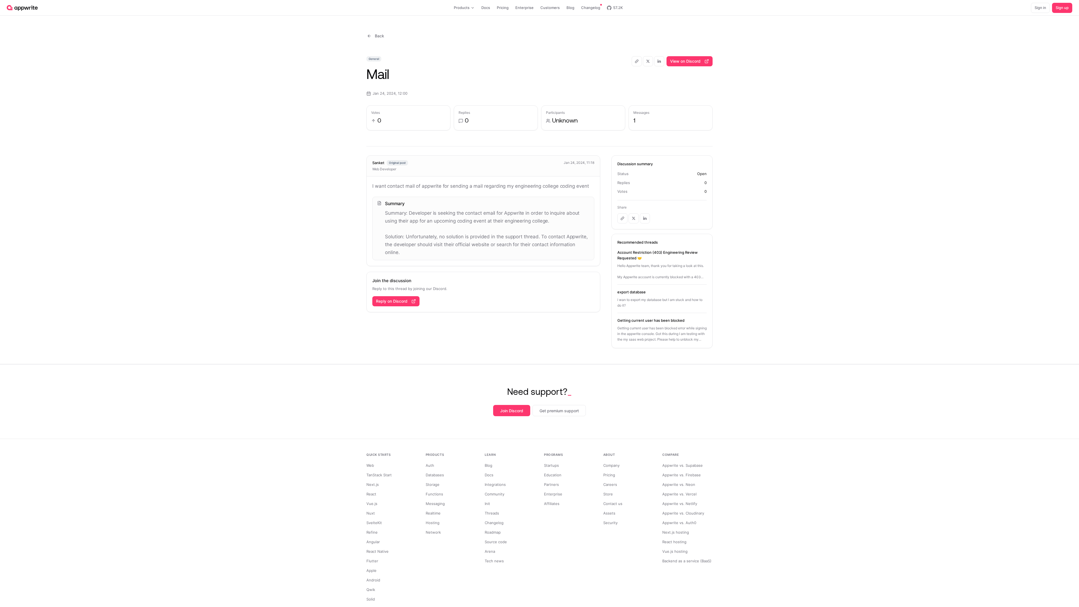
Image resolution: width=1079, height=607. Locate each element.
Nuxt (370, 513)
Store (608, 494)
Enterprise (553, 494)
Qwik (370, 589)
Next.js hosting (675, 532)
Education (552, 475)
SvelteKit (374, 522)
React (371, 494)
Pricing (609, 475)
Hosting (432, 522)
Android (373, 580)
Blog (488, 465)
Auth (430, 465)
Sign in (1040, 7)
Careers (610, 484)
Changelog (494, 522)
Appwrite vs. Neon (678, 484)
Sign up (1062, 7)
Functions (434, 494)
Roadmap (493, 532)
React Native (377, 551)
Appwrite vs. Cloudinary (683, 513)
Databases (435, 475)
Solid (370, 599)
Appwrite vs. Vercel (679, 494)
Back (379, 35)
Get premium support (559, 410)
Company (611, 465)
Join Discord (511, 410)
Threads (492, 513)
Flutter (372, 561)
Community (494, 494)
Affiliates (551, 503)
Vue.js (371, 503)
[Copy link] (637, 61)
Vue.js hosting (675, 551)
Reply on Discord (391, 301)
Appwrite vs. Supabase (682, 465)
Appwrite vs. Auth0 (679, 522)
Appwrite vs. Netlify (679, 503)
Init (487, 503)
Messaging (435, 503)
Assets (609, 513)
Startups (551, 465)
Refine (372, 532)
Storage (432, 484)
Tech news (494, 561)
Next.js (372, 484)
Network (433, 532)
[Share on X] (648, 61)
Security (610, 522)
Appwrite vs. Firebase (681, 475)
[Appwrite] (22, 7)
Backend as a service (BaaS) (686, 561)
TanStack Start (379, 475)
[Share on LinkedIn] (659, 61)
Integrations (495, 484)
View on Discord (685, 61)
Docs (489, 475)
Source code (496, 542)
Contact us (612, 503)
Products (462, 7)
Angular (373, 542)
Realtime (433, 513)
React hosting (674, 542)
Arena (490, 551)
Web (370, 465)
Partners (551, 484)
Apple (371, 570)
